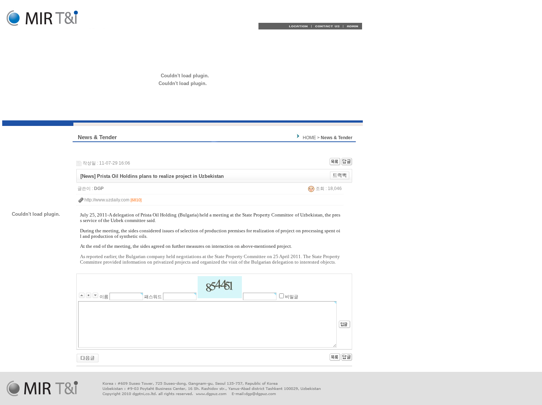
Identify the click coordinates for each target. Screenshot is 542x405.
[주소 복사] (340, 175)
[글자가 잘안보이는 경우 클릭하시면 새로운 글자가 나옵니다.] (220, 287)
